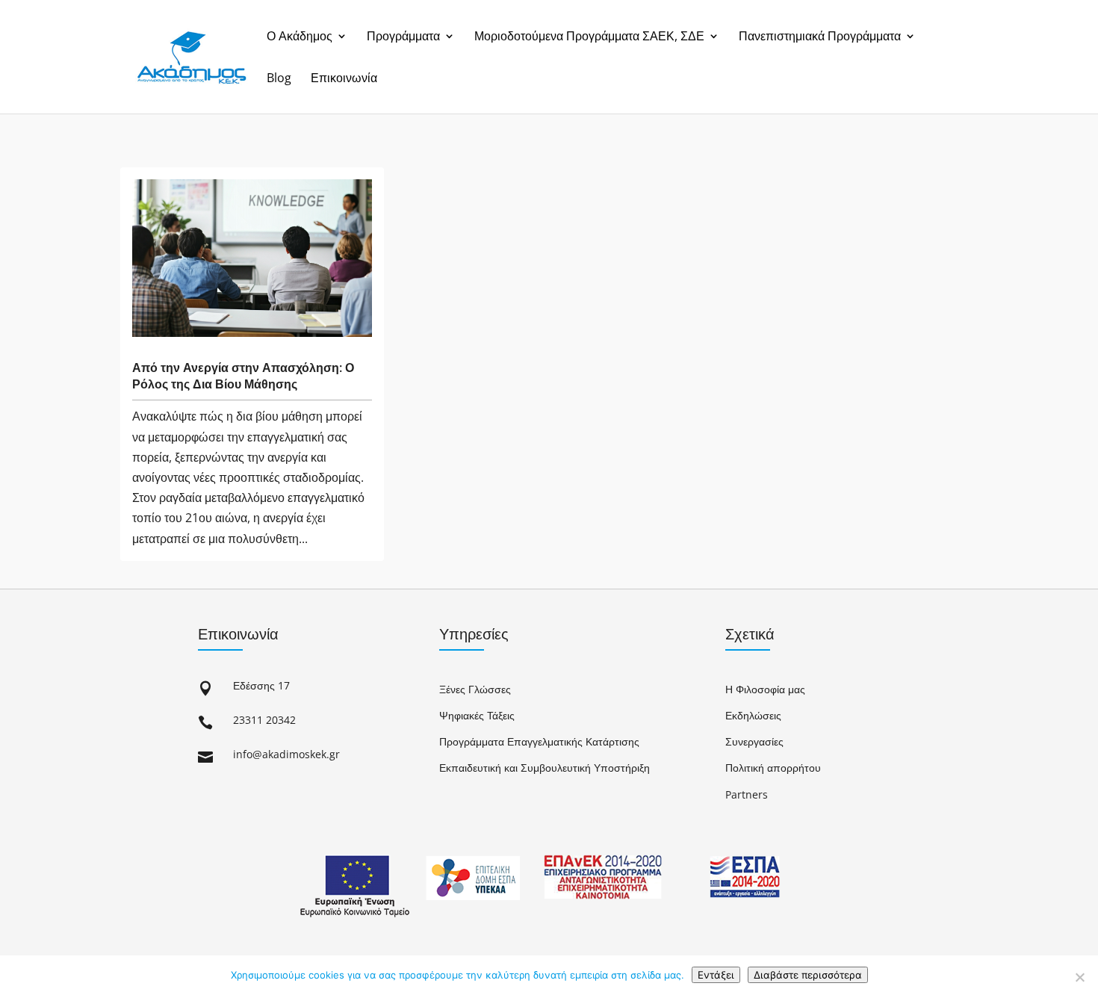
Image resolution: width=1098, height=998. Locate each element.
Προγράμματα (403, 37)
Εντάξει (716, 975)
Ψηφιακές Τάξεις (477, 715)
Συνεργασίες (754, 741)
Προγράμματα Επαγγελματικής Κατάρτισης (539, 741)
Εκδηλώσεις (753, 715)
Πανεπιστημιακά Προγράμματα (820, 37)
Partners (746, 794)
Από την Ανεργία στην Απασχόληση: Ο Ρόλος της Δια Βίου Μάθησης (243, 375)
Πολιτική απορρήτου (773, 767)
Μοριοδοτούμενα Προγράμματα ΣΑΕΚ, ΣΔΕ (589, 37)
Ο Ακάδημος (299, 37)
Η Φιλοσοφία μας (765, 689)
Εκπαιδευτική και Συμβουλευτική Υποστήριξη (544, 767)
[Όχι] (1079, 977)
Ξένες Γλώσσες (475, 689)
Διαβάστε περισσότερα (808, 975)
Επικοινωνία (344, 79)
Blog (279, 79)
